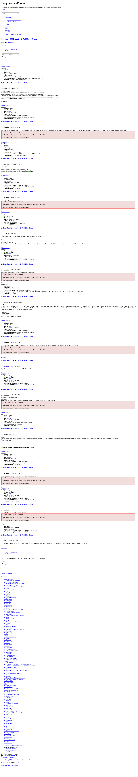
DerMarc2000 (4, 284)
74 (9, 217)
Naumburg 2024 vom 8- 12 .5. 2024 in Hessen (19, 39)
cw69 (2, 213)
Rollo (2, 414)
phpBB (9, 760)
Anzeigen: (4, 558)
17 (9, 72)
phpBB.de (18, 762)
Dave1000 (3, 68)
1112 (10, 111)
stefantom (3, 107)
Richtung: (35, 558)
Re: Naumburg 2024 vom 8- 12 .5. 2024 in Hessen (17, 83)
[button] (4, 59)
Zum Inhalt (3, 9)
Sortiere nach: (19, 558)
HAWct (3, 524)
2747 (10, 418)
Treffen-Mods (10, 42)
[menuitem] (14, 20)
